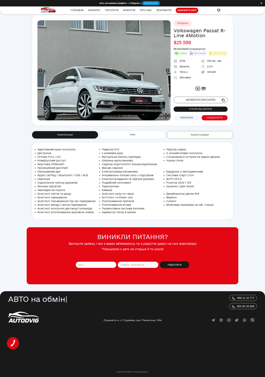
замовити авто (187, 10)
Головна (77, 10)
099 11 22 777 (245, 298)
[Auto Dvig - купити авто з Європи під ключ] (48, 10)
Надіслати (174, 264)
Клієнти (129, 10)
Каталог (94, 10)
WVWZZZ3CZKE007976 (200, 99)
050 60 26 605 (245, 306)
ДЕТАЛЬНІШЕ (151, 3)
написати (186, 117)
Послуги (111, 10)
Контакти (164, 10)
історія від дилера (200, 109)
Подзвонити (215, 117)
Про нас (146, 10)
